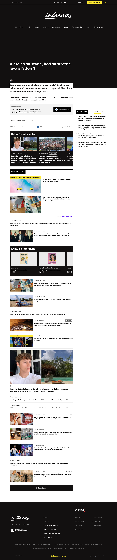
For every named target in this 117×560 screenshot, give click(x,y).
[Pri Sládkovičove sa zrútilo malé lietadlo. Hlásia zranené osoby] (21, 301)
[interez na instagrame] (23, 524)
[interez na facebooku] (51, 2)
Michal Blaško (17, 81)
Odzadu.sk (97, 522)
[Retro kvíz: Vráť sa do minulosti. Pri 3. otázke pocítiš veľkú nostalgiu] (21, 340)
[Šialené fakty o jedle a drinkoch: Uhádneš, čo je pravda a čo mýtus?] (25, 184)
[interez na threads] (16, 524)
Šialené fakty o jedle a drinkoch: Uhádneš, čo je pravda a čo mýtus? (57, 180)
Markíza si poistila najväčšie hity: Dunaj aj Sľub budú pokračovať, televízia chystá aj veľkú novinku (92, 144)
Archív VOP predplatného (93, 544)
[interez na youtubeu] (64, 2)
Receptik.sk (79, 522)
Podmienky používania (22, 544)
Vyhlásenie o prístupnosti (77, 548)
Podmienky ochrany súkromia (41, 544)
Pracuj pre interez (17, 2)
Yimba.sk (78, 525)
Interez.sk (79, 517)
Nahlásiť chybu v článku (17, 127)
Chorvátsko (68, 320)
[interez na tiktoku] (54, 2)
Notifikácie (48, 537)
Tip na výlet (53, 153)
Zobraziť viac (41, 488)
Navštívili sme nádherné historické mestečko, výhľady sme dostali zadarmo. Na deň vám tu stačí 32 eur (52, 160)
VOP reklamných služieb (61, 544)
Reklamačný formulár (60, 548)
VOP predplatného (77, 544)
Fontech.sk (79, 529)
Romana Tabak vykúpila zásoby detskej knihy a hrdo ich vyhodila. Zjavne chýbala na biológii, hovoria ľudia (92, 127)
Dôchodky (69, 471)
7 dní (103, 112)
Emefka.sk (97, 525)
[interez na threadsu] (61, 2)
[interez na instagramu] (57, 2)
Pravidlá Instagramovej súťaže (41, 548)
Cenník (46, 522)
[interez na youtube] (27, 524)
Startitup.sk (97, 517)
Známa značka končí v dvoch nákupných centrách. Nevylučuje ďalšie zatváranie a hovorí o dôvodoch (92, 118)
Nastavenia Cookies (52, 533)
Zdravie (70, 414)
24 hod (97, 112)
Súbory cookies (50, 529)
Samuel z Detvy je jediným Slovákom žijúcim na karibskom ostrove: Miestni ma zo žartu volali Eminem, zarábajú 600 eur (23, 159)
